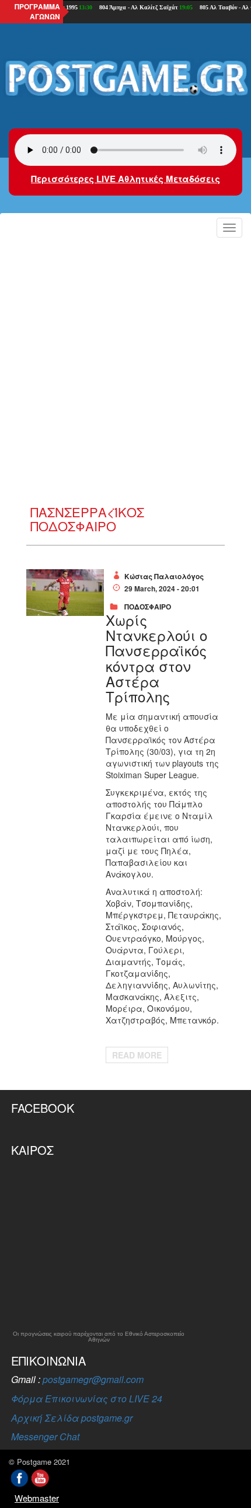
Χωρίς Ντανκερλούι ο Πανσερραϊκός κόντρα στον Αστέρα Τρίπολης (156, 658)
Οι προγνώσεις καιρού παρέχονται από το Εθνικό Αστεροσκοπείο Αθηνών (98, 1337)
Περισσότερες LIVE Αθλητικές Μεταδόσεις (125, 178)
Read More (137, 1055)
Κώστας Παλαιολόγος (164, 576)
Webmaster (37, 1498)
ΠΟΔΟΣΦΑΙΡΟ (147, 606)
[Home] (125, 78)
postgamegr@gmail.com (93, 1379)
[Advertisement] (125, 373)
